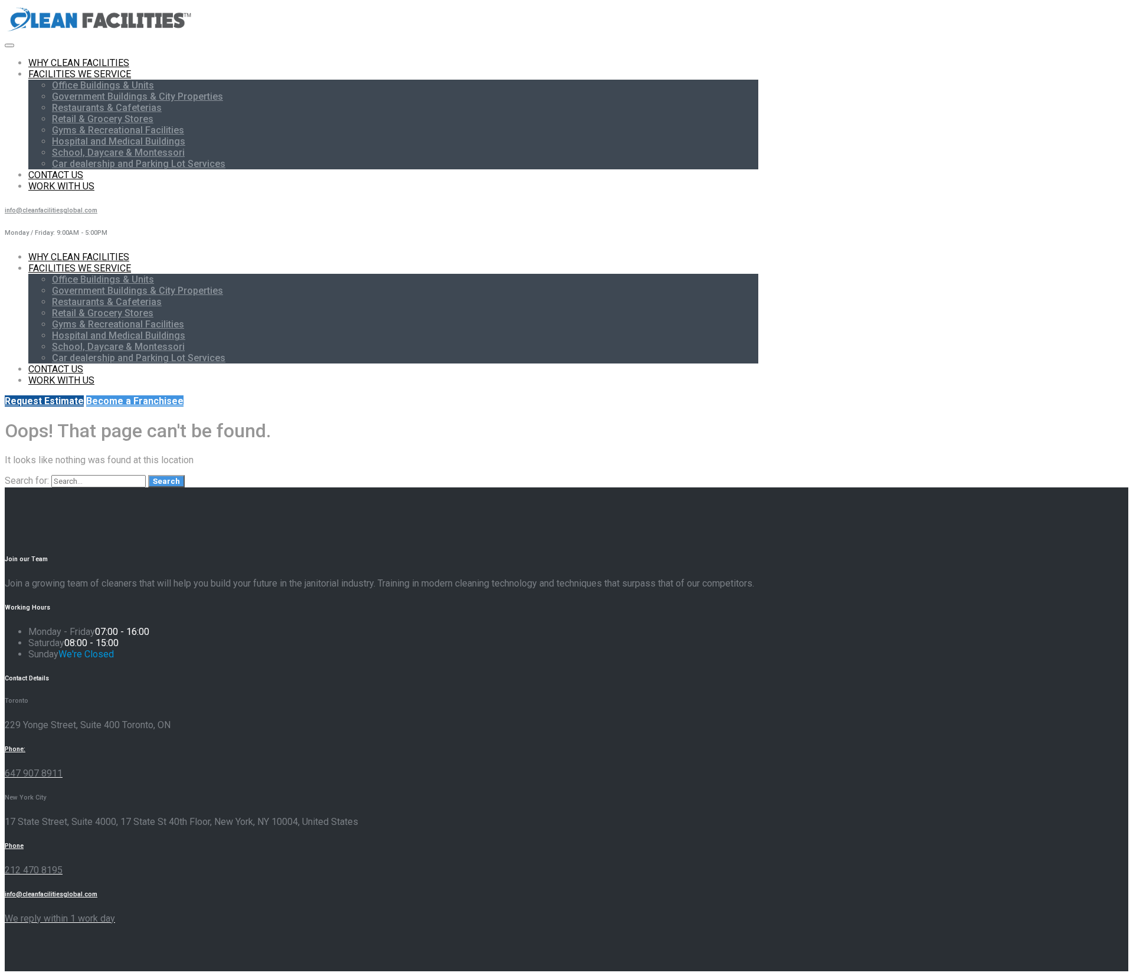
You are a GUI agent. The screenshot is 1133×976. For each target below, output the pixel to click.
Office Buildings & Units (103, 85)
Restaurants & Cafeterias (107, 107)
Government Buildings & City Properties (137, 96)
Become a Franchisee (135, 401)
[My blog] (100, 31)
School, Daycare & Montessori (118, 152)
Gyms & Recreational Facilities (118, 130)
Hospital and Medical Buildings (118, 141)
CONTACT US (55, 175)
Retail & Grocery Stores (102, 119)
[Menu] (9, 45)
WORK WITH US (61, 186)
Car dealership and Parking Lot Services (138, 163)
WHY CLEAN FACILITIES (78, 62)
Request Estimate (44, 401)
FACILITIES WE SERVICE (79, 74)
